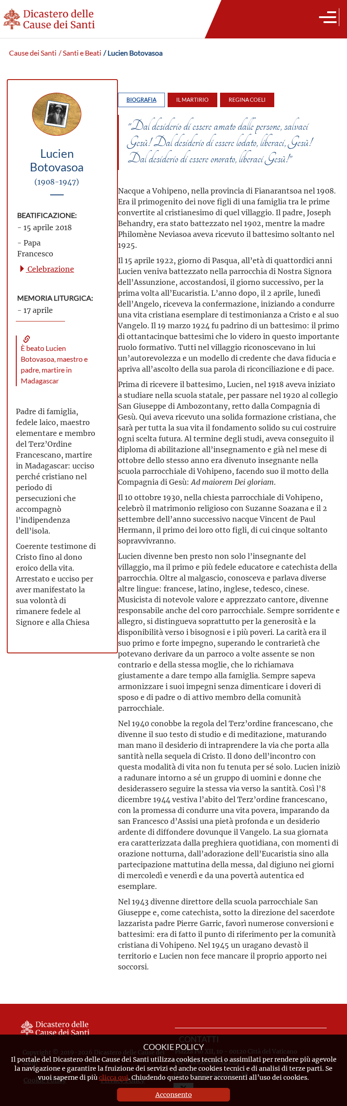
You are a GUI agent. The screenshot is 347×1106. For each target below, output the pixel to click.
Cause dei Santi (32, 53)
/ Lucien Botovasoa (133, 53)
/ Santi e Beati (80, 53)
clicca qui (113, 1077)
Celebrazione (50, 269)
